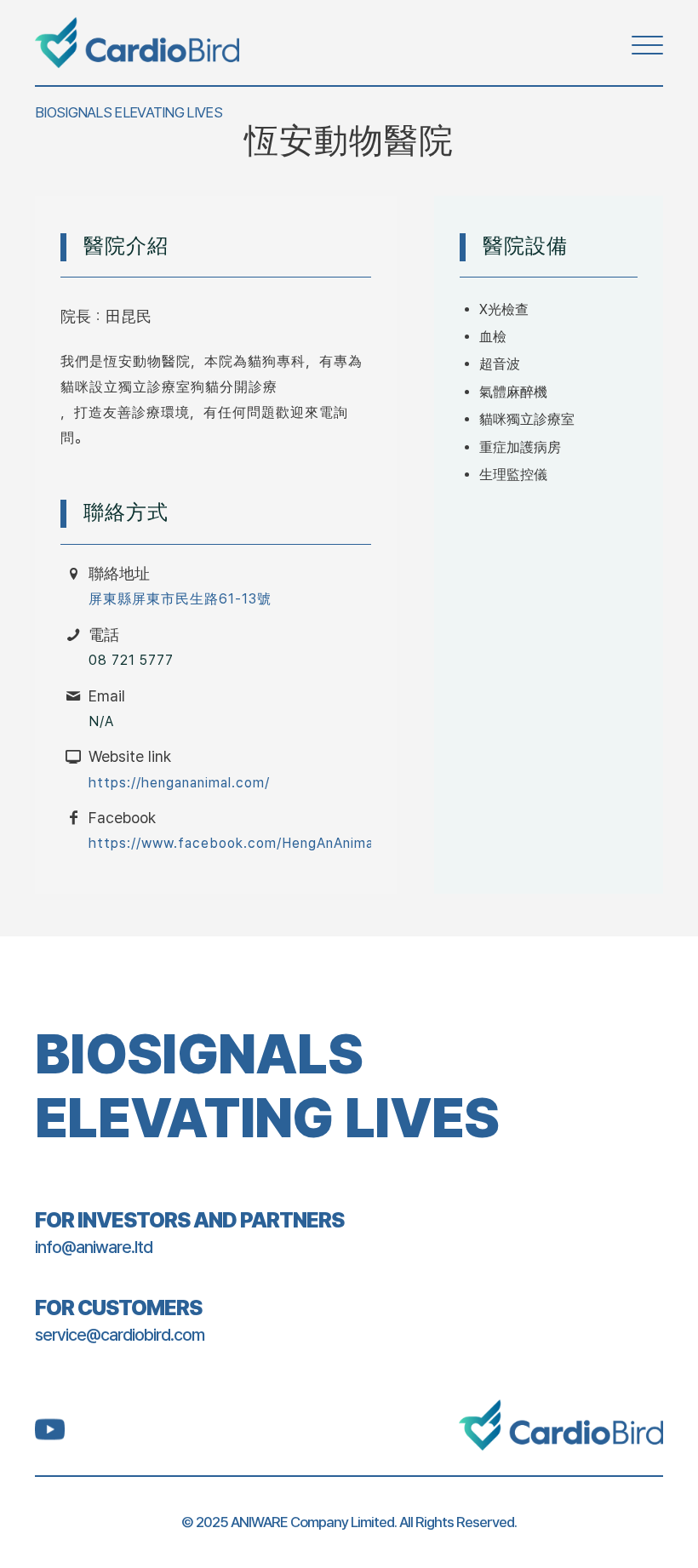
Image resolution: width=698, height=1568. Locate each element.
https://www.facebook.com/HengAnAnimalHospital (261, 843)
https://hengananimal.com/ (179, 783)
